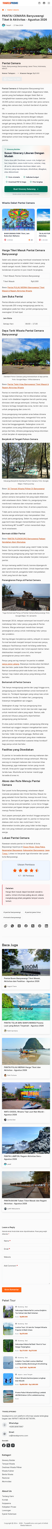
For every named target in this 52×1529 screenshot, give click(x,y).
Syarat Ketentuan (9, 1514)
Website (7, 1257)
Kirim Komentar (12, 1289)
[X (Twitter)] (33, 926)
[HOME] (3, 10)
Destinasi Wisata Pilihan (12, 1467)
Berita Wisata (7, 1474)
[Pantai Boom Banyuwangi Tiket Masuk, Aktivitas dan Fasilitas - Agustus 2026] (26, 962)
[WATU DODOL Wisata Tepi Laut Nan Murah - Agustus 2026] (26, 1095)
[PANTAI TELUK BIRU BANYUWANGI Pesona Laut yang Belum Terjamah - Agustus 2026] (26, 1006)
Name (7, 1241)
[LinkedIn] (46, 926)
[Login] (44, 3)
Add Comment (11, 1266)
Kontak (5, 1500)
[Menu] (49, 3)
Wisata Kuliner (8, 1471)
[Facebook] (26, 926)
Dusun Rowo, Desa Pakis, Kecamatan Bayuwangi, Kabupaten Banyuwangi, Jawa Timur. (25, 850)
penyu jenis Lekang (10, 664)
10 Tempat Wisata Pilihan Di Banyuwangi (26, 488)
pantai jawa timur (33, 912)
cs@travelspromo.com (18, 1435)
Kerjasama (6, 1503)
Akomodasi (6, 1481)
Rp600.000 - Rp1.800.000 (29, 1384)
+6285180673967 (16, 1426)
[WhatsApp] (12, 926)
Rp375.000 (24, 1334)
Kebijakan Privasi (9, 1507)
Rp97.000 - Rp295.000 (28, 1367)
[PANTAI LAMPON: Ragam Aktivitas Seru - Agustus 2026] (26, 1140)
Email (7, 1249)
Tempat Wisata (8, 1464)
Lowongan (6, 1510)
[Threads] (19, 926)
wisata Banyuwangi (12, 917)
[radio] (15, 871)
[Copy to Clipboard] (5, 926)
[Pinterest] (39, 926)
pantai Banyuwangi (12, 912)
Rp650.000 (24, 1317)
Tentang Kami (8, 1496)
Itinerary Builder (8, 1460)
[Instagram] (13, 1445)
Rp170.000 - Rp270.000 (28, 1351)
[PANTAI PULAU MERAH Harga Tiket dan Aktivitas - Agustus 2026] (26, 1051)
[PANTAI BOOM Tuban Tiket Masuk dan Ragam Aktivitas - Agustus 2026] (26, 1184)
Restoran (6, 1478)
